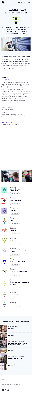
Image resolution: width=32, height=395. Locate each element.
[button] (29, 2)
